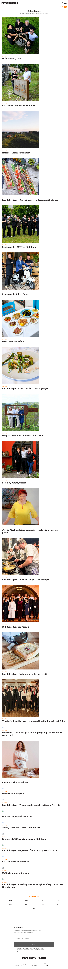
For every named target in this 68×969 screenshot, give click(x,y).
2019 (57, 904)
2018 (34, 908)
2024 (41, 900)
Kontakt (31, 965)
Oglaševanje (37, 965)
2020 (42, 904)
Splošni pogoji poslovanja (21, 965)
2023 (57, 900)
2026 (10, 900)
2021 (26, 904)
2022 (10, 904)
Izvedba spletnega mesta (47, 965)
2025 (26, 900)
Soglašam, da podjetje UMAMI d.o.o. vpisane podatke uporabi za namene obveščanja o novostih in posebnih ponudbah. (30, 950)
